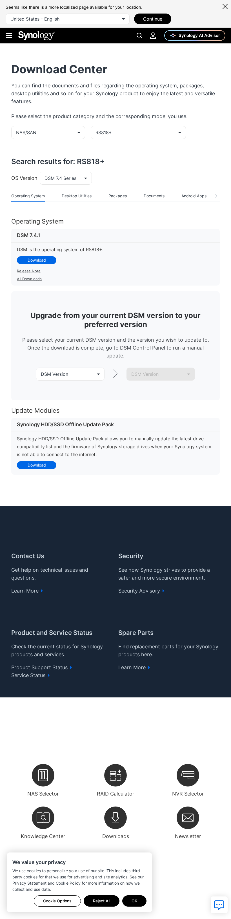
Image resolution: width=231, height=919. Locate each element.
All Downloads (29, 279)
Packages (117, 195)
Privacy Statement (29, 883)
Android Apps (193, 195)
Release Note (29, 271)
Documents (154, 195)
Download (37, 260)
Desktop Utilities (77, 195)
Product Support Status (40, 667)
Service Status (29, 675)
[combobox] (68, 19)
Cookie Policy (68, 883)
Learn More (25, 591)
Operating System (28, 195)
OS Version (24, 178)
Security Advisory (139, 591)
